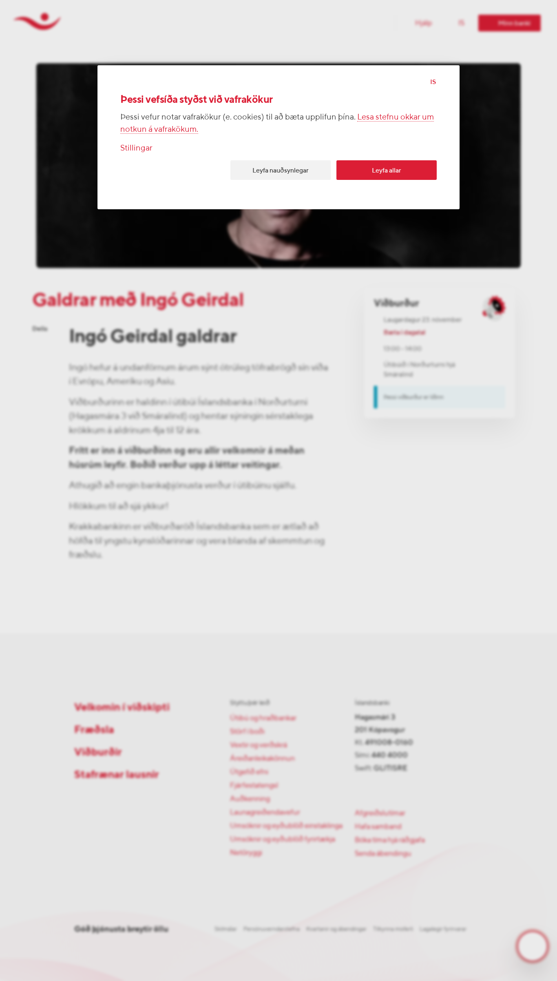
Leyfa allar (386, 170)
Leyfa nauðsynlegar (280, 170)
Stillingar (136, 147)
